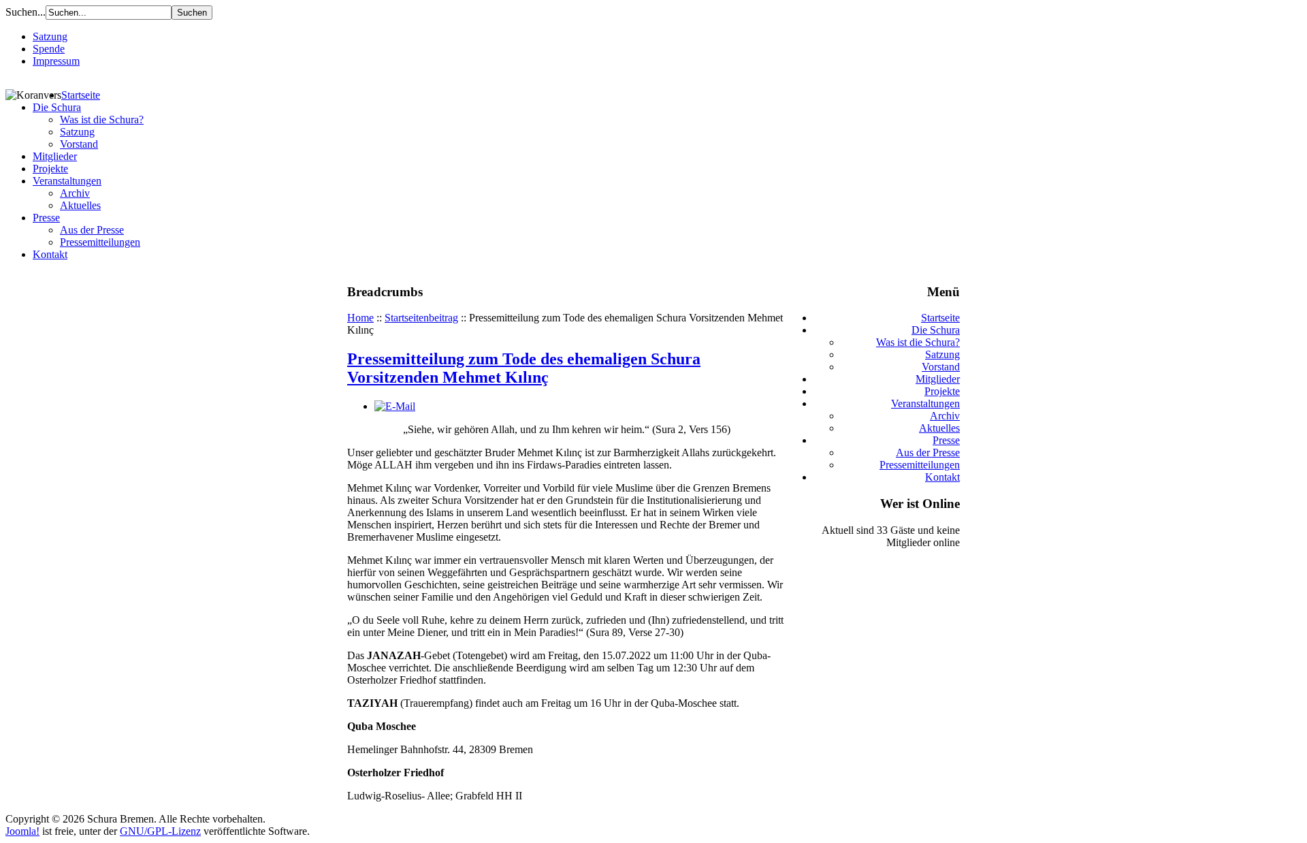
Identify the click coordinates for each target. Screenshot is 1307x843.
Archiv (75, 193)
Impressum (56, 61)
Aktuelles (80, 205)
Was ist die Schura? (102, 119)
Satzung (50, 36)
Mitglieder (55, 156)
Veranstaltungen (67, 181)
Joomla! (22, 831)
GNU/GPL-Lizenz (160, 831)
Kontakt (50, 254)
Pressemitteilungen (100, 242)
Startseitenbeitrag (421, 317)
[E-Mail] (394, 406)
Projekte (50, 168)
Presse (46, 217)
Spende (49, 48)
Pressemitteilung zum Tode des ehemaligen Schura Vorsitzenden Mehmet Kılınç (523, 368)
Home (360, 317)
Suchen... (25, 12)
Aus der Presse (92, 230)
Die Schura (57, 107)
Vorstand (79, 144)
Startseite (80, 95)
